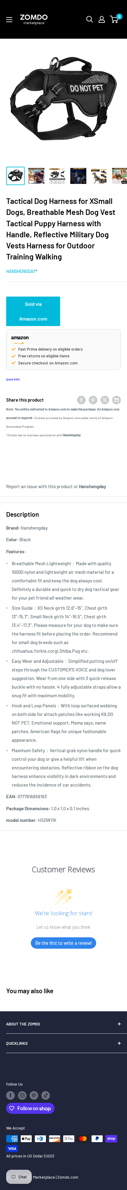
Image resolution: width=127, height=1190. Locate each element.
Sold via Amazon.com (33, 311)
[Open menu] (9, 19)
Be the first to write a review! (63, 943)
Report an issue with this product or (56, 486)
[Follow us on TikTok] (45, 1095)
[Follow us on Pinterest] (34, 1095)
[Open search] (89, 19)
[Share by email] (116, 399)
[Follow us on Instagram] (22, 1095)
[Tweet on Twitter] (104, 399)
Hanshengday (20, 271)
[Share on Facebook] (81, 399)
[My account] (102, 19)
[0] (114, 19)
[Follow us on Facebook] (10, 1095)
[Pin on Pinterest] (93, 399)
